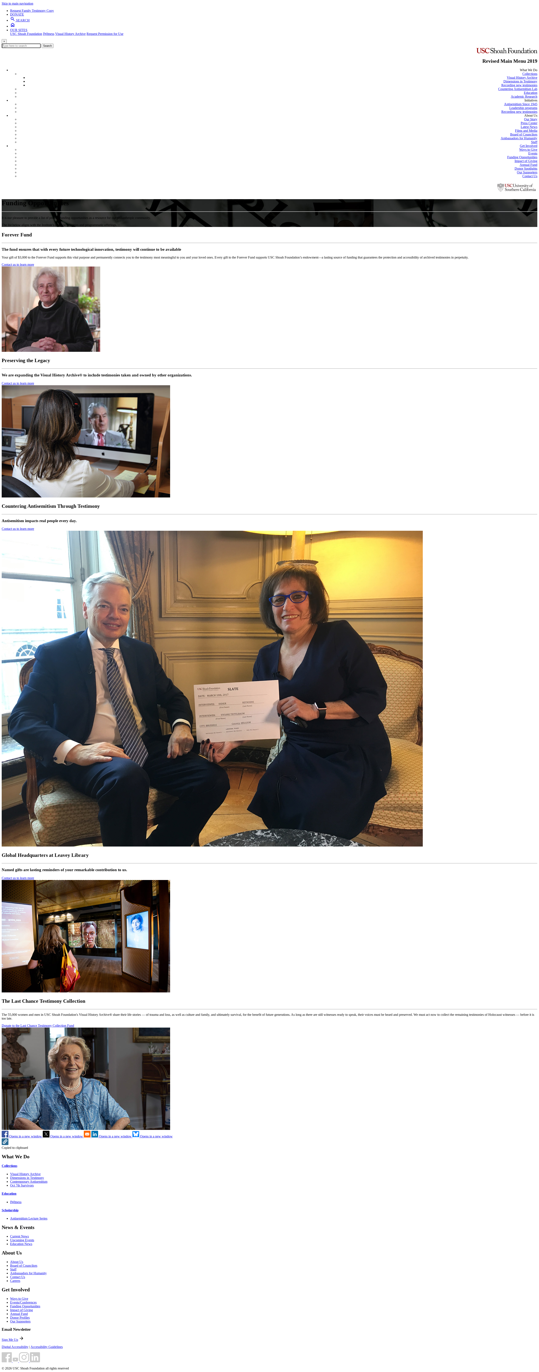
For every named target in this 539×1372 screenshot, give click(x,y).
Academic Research (524, 96)
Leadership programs (523, 108)
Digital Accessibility (15, 1347)
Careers (15, 1281)
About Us (16, 1262)
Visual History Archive (70, 34)
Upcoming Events (22, 1240)
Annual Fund (528, 165)
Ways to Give (528, 149)
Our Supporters (527, 172)
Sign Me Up (10, 1339)
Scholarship (10, 1210)
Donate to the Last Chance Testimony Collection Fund (38, 1025)
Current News (19, 1236)
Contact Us (529, 176)
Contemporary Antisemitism (28, 1181)
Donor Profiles (20, 1317)
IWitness (48, 34)
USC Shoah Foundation (26, 34)
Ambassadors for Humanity (519, 138)
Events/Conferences (23, 1302)
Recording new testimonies (519, 85)
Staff (534, 142)
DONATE (17, 14)
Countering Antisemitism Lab (517, 89)
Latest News (529, 127)
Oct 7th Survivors (22, 1185)
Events (532, 153)
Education (530, 93)
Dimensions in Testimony (520, 81)
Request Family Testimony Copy (32, 10)
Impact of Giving (526, 161)
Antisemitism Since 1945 (520, 104)
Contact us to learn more (18, 264)
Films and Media (526, 130)
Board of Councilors (523, 134)
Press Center (529, 123)
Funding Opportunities (522, 157)
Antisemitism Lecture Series (28, 1218)
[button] (5, 1144)
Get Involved (528, 146)
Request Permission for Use (105, 34)
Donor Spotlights (526, 168)
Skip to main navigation (17, 3)
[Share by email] (87, 1136)
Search (47, 45)
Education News (21, 1244)
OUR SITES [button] (18, 30)
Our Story (530, 119)
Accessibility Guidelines (47, 1347)
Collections (529, 74)
